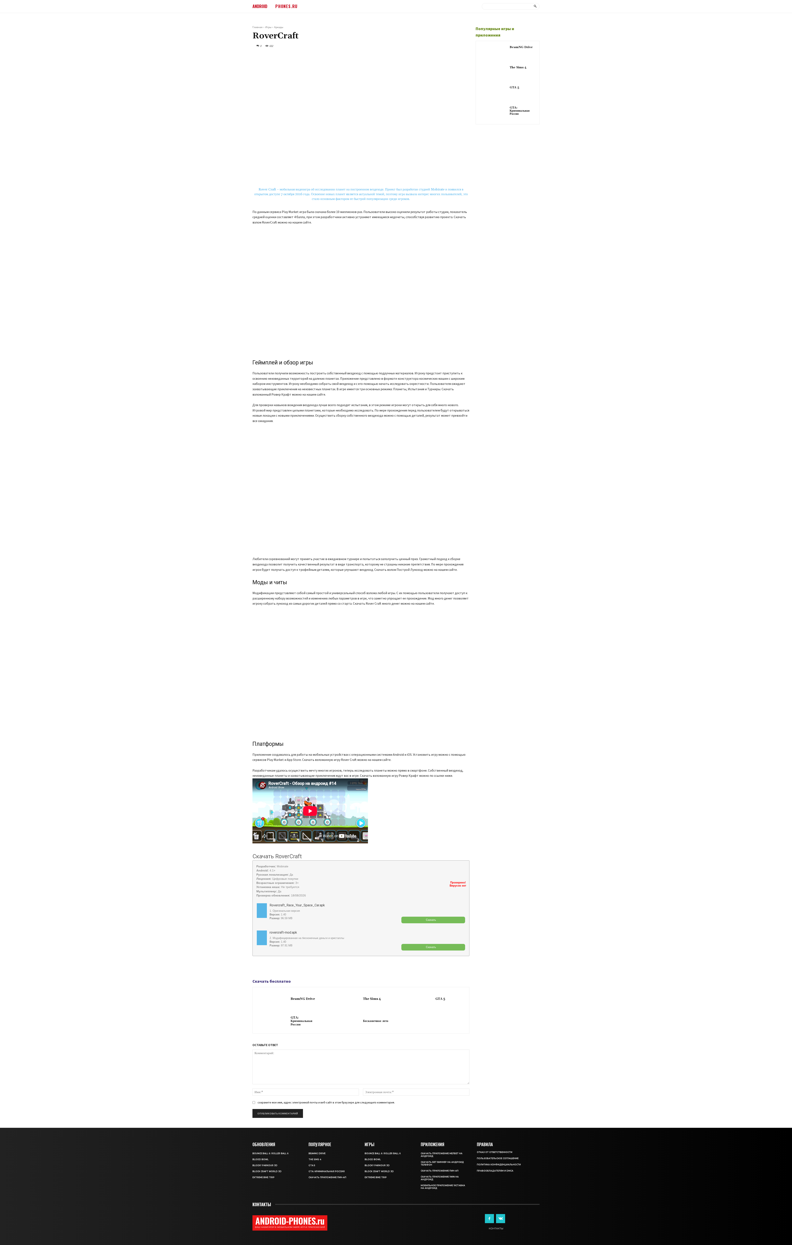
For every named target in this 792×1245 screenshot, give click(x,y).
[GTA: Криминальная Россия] (273, 1021)
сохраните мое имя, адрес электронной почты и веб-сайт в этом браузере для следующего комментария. (326, 1102)
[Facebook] (256, 968)
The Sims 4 (372, 999)
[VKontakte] (500, 1218)
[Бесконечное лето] (345, 1021)
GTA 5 (440, 999)
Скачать (431, 919)
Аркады (278, 27)
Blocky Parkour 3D (264, 1165)
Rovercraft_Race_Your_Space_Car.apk (297, 905)
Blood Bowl (260, 1159)
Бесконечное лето (375, 1021)
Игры (268, 27)
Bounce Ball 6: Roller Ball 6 (270, 1153)
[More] (285, 968)
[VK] (275, 968)
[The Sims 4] (345, 999)
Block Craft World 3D (267, 1171)
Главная (257, 27)
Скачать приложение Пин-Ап (327, 1177)
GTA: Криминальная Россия (301, 1021)
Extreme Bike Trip (263, 1177)
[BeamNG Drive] (273, 999)
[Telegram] (266, 968)
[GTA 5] (417, 999)
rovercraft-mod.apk (283, 932)
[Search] (535, 6)
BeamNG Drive (303, 999)
